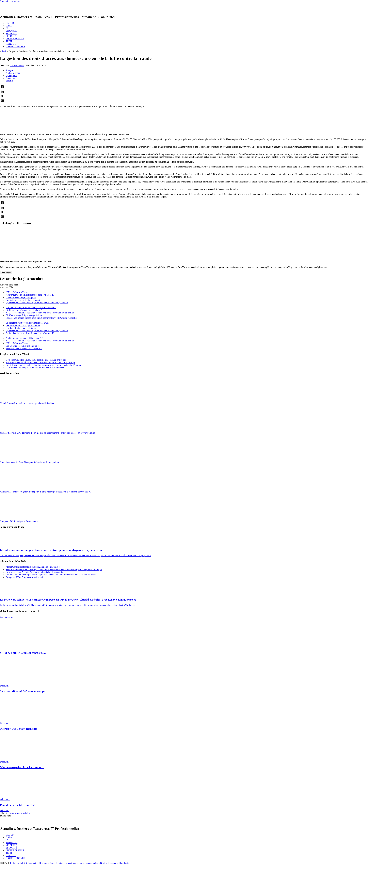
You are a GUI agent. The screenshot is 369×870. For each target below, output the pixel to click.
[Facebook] (184, 86)
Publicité (24, 863)
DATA (9, 25)
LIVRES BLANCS (15, 38)
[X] (184, 96)
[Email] (184, 100)
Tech (4, 51)
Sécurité (9, 80)
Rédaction (14, 863)
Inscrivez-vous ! (7, 617)
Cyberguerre (11, 75)
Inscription (25, 813)
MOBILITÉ (11, 33)
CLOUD (10, 23)
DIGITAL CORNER (15, 46)
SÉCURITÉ (11, 36)
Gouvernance (12, 78)
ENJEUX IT (11, 31)
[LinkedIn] (184, 91)
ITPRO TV (11, 44)
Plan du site (124, 863)
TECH (9, 41)
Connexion (14, 813)
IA (7, 28)
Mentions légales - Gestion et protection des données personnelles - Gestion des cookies (78, 863)
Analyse (9, 70)
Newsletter (33, 863)
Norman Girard (17, 65)
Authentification (13, 73)
